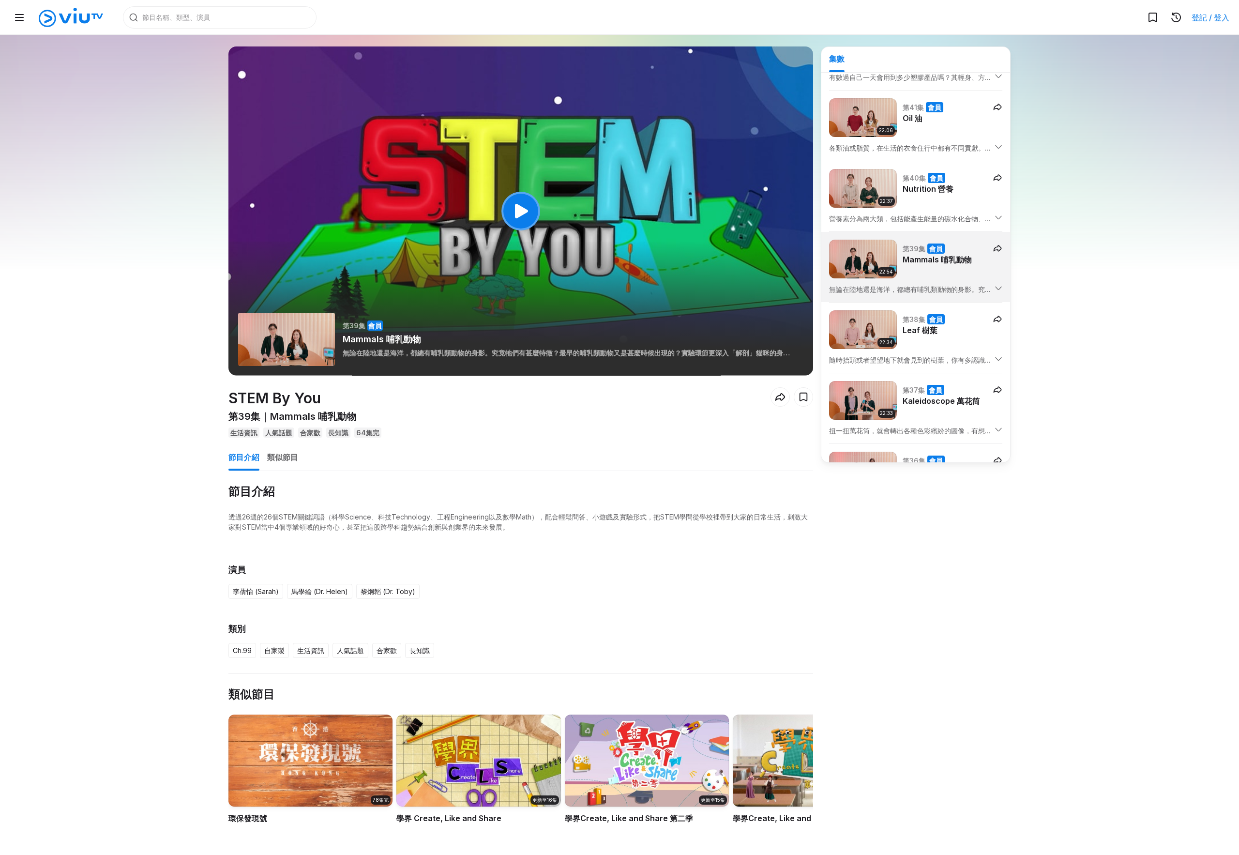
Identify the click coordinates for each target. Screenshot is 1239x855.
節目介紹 (243, 457)
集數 (837, 58)
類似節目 (282, 457)
